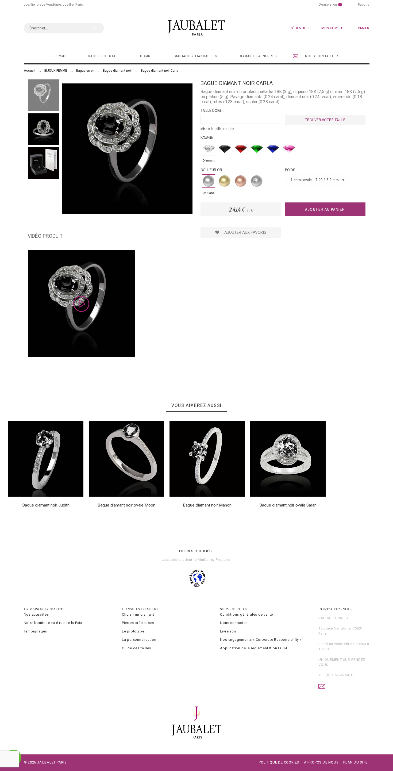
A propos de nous (321, 762)
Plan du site (355, 762)
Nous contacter (233, 623)
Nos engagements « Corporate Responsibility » (261, 640)
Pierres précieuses (138, 623)
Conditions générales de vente (246, 614)
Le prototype (133, 631)
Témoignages (35, 631)
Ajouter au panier (325, 209)
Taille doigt (212, 110)
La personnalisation (139, 640)
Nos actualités (36, 614)
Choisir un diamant (138, 614)
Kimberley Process (214, 560)
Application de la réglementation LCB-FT (255, 648)
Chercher (97, 28)
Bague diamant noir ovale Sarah (288, 505)
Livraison (228, 631)
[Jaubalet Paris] (196, 28)
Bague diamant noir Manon (207, 505)
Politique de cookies (279, 762)
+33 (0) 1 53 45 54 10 (336, 675)
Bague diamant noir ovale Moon (126, 505)
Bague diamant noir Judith (46, 505)
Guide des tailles (136, 648)
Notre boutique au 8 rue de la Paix (53, 623)
